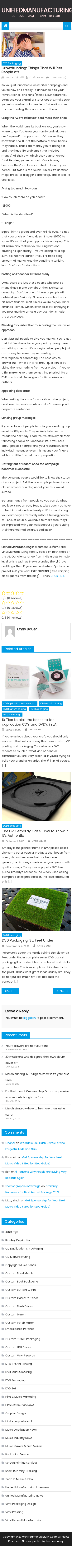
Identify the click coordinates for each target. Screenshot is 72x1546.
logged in (29, 1018)
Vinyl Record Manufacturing (23, 1520)
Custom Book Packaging (21, 1281)
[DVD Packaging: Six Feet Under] (36, 909)
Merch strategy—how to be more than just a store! (35, 1112)
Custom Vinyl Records (20, 1355)
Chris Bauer (36, 77)
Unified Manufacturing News (24, 1496)
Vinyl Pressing (14, 1512)
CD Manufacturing (51, 703)
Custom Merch (15, 1314)
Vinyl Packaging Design (20, 1504)
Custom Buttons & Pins (20, 1290)
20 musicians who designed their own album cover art (35, 1060)
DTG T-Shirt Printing (18, 1364)
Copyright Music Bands (20, 1265)
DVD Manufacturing (14, 709)
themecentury (54, 1541)
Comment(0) (58, 77)
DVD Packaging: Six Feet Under (27, 940)
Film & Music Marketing (20, 1397)
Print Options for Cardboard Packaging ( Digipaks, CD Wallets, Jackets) (13, 991)
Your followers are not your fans (26, 1046)
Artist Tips (11, 1232)
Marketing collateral (18, 1421)
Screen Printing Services (21, 1463)
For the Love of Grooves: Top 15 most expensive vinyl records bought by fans (37, 1094)
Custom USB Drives (18, 1347)
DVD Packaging (12, 63)
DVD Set (10, 1388)
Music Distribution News (21, 1430)
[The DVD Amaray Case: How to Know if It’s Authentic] (36, 797)
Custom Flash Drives (19, 1306)
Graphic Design (12, 714)
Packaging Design (17, 1454)
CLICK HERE (57, 576)
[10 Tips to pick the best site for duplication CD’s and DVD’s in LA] (36, 677)
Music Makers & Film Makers (23, 1446)
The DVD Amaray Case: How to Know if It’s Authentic (35, 833)
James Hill (35, 729)
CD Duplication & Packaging (19, 703)
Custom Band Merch (19, 1273)
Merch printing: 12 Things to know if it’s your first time (37, 1077)
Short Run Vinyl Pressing (21, 1471)
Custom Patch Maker (19, 1323)
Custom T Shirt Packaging (22, 1339)
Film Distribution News (19, 1405)
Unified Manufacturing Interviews (27, 1487)
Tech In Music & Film (19, 1479)
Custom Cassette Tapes (21, 1298)
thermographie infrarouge (23, 1186)
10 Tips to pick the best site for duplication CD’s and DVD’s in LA (29, 722)
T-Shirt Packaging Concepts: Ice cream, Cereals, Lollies (63, 991)
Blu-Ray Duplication (18, 1240)
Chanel (10, 1143)
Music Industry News (18, 1438)
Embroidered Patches (19, 1329)
